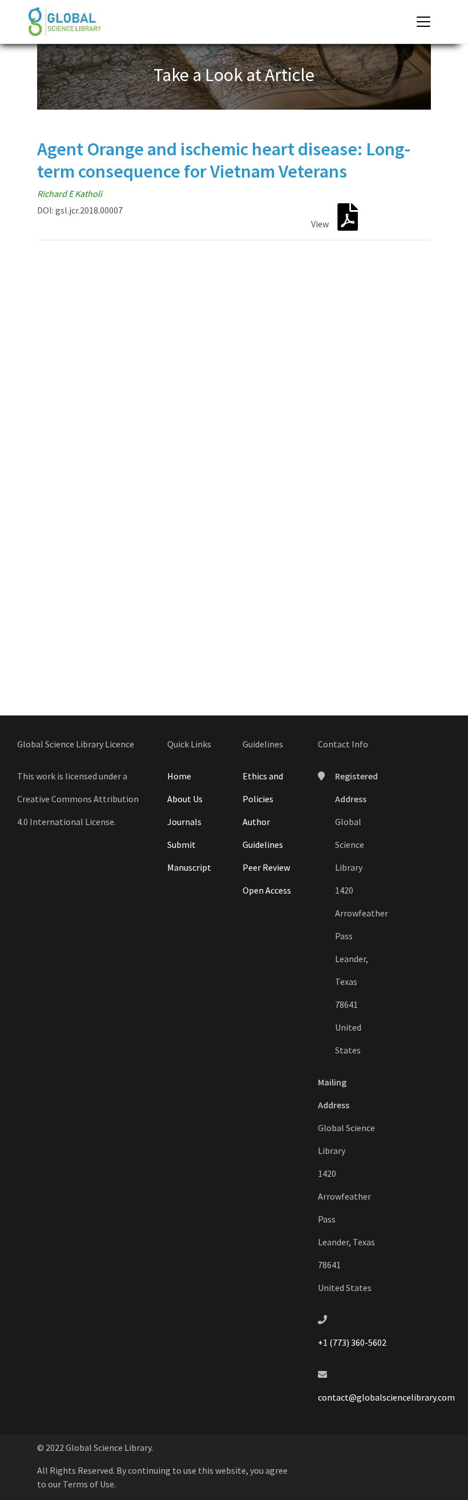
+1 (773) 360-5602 (352, 1342)
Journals (184, 821)
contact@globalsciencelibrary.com (386, 1397)
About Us (185, 799)
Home (179, 776)
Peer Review (266, 867)
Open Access (267, 890)
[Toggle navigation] (423, 21)
